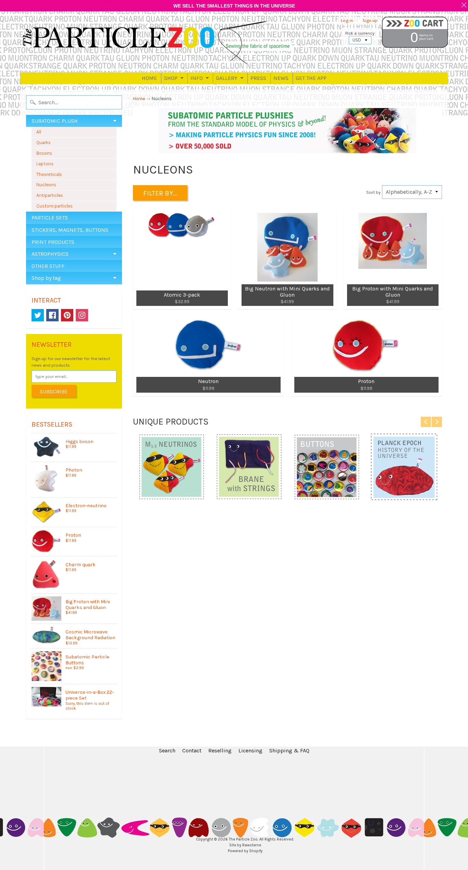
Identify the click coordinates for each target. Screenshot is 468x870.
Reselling (220, 750)
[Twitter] (38, 315)
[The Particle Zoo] (157, 42)
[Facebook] (52, 315)
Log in (347, 21)
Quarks (43, 142)
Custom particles (54, 205)
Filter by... (160, 193)
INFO (196, 78)
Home (139, 98)
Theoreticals (49, 174)
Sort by (373, 192)
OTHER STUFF (48, 266)
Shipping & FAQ (289, 750)
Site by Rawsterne (245, 845)
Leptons (44, 163)
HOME (149, 78)
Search (167, 750)
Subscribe (54, 391)
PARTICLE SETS (50, 217)
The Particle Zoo (243, 839)
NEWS (280, 78)
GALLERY (226, 78)
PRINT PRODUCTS (53, 242)
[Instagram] (82, 315)
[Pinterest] (67, 315)
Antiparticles (49, 195)
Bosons (44, 153)
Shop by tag (46, 278)
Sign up (370, 21)
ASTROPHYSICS (50, 254)
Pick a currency (359, 33)
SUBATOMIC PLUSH (55, 121)
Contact (191, 750)
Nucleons (46, 184)
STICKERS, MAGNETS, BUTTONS (70, 230)
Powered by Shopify (245, 851)
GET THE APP (311, 78)
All (38, 131)
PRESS (258, 78)
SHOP (170, 78)
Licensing (250, 750)
